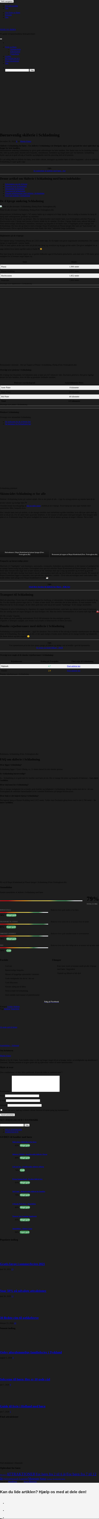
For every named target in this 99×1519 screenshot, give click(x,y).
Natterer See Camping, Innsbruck (24, 1216)
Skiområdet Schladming (15, 189)
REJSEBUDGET (12, 59)
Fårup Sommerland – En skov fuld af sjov (27, 1179)
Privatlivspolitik (11, 6)
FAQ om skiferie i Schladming (17, 196)
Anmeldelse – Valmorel (9, 1045)
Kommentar (5, 1091)
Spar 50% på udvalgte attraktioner (23, 1290)
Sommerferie (15, 49)
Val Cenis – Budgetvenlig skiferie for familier (28, 1191)
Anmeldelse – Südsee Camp (22, 1229)
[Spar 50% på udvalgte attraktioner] (10, 1285)
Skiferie (16, 1006)
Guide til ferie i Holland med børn (22, 1406)
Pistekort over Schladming (16, 186)
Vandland (49, 1479)
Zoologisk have (59, 1479)
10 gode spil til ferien (8, 1027)
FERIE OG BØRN (8, 29)
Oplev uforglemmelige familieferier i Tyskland (31, 1352)
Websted (3, 1105)
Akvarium (3, 1475)
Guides (8, 56)
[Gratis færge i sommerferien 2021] (10, 1258)
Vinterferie (14, 54)
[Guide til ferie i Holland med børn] (10, 1401)
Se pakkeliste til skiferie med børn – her (50, 171)
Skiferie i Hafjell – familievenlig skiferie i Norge (29, 1154)
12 (12, 1296)
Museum (33, 1478)
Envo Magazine (30, 1481)
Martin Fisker (25, 141)
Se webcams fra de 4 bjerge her (18, 422)
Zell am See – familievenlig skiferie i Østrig (28, 1167)
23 (12, 1269)
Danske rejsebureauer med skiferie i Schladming (24, 193)
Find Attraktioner (12, 61)
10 (15, 1323)
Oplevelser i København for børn (24, 1142)
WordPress (12, 1481)
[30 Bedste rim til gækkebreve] (10, 1312)
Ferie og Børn (10, 47)
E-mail (2, 1100)
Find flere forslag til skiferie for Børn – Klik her (49, 587)
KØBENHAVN (11, 1132)
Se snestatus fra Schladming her (18, 424)
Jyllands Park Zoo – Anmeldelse (24, 1204)
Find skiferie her (73, 666)
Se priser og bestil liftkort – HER (49, 648)
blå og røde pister (34, 506)
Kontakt (8, 15)
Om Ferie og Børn (12, 12)
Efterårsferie (15, 52)
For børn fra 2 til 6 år (51, 1474)
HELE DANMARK (13, 1130)
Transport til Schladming (15, 191)
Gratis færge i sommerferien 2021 (22, 1264)
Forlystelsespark (11, 1479)
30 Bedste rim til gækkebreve (19, 1317)
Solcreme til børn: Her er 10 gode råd (25, 1379)
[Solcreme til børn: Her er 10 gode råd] (10, 1374)
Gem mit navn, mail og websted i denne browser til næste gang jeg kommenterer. (36, 1110)
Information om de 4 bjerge (16, 184)
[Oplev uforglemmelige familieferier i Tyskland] (10, 1347)
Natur (43, 1478)
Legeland (23, 1478)
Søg (6, 8)
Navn (2, 1096)
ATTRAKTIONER (21, 1474)
